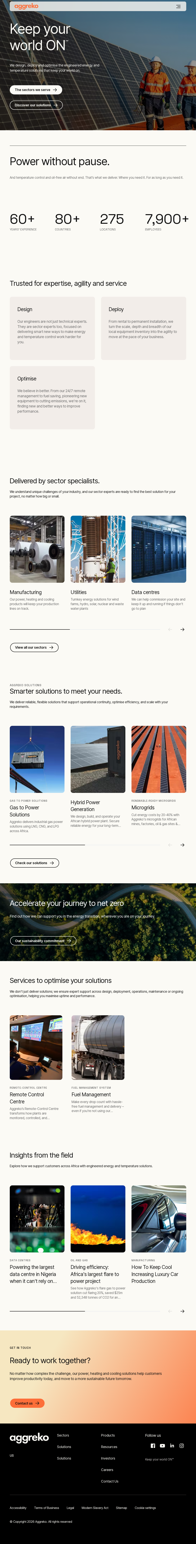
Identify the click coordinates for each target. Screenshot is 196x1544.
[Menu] (178, 6)
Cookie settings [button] (145, 1508)
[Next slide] (182, 629)
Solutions (64, 1447)
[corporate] (26, 6)
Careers (107, 1470)
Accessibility (18, 1508)
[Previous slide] (170, 629)
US (12, 1455)
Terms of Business (46, 1508)
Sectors (63, 1435)
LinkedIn (171, 1446)
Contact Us (109, 1481)
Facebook (152, 1446)
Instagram (181, 1446)
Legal (70, 1508)
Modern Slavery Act (95, 1508)
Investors (108, 1458)
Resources (109, 1447)
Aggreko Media (161, 1446)
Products (108, 1435)
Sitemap (121, 1508)
